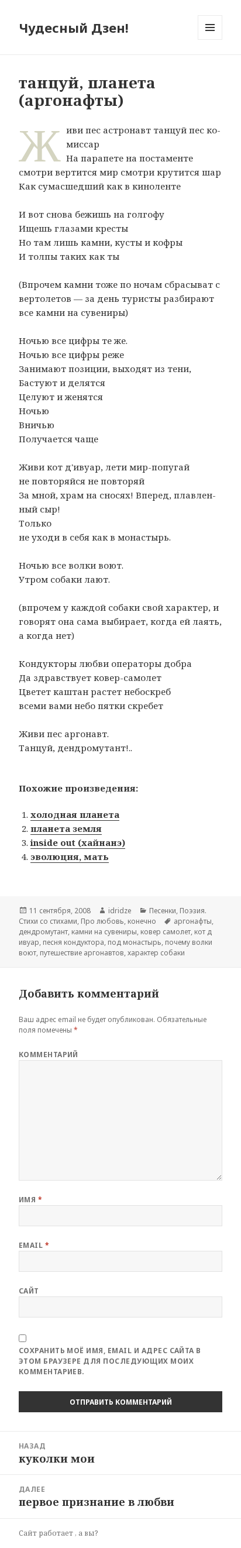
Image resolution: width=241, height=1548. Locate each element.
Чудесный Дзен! (74, 27)
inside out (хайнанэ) (77, 842)
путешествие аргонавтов (82, 953)
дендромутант (43, 932)
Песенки (162, 911)
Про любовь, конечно (118, 921)
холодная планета (74, 814)
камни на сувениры (104, 932)
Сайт (29, 1291)
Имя (30, 1200)
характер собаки (156, 953)
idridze (120, 911)
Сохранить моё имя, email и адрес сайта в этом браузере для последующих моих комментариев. (110, 1361)
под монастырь (134, 942)
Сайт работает (47, 1533)
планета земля (66, 828)
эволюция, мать (69, 856)
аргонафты (193, 921)
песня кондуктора (73, 942)
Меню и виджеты (210, 39)
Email (34, 1245)
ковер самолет (165, 932)
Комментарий (48, 1054)
